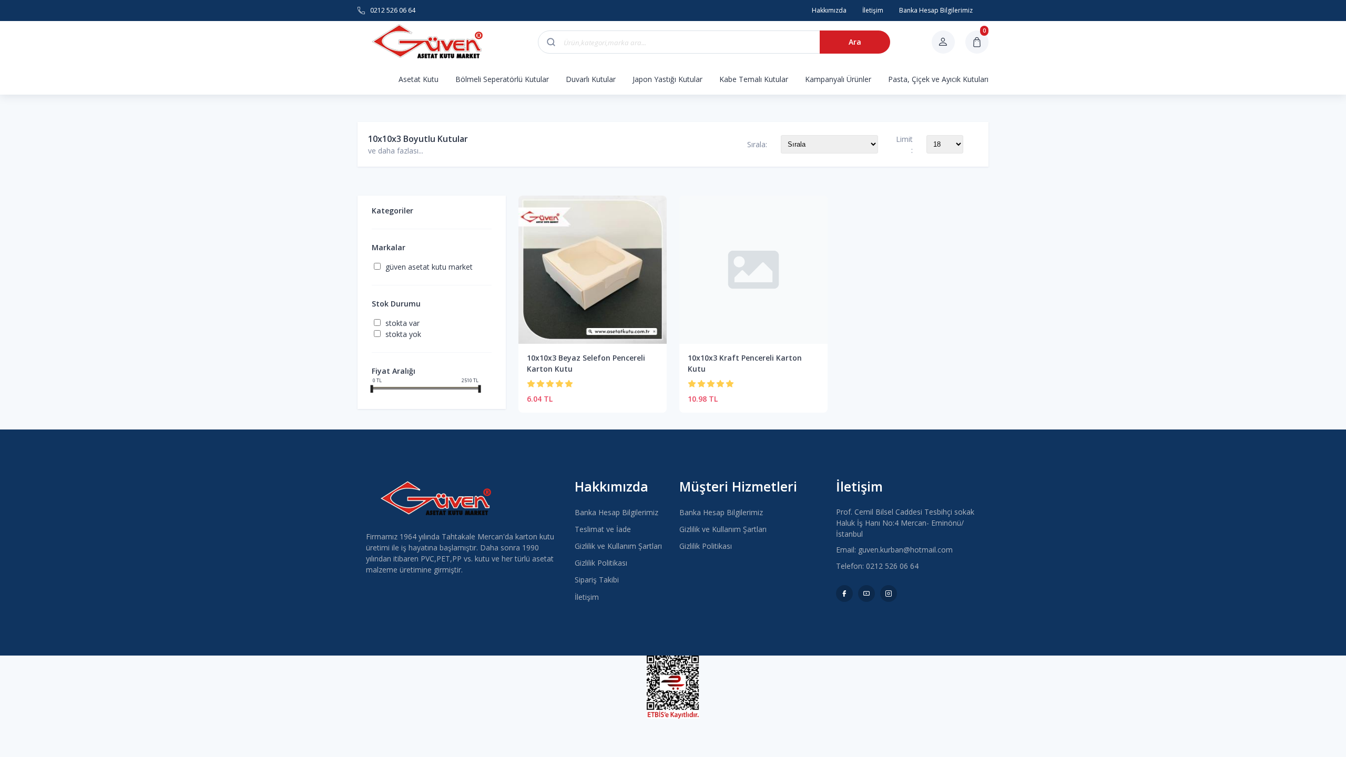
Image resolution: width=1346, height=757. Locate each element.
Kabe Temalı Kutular (753, 79)
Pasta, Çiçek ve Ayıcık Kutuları (938, 79)
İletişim (587, 597)
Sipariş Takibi (597, 580)
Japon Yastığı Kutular (667, 79)
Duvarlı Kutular (591, 79)
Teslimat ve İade (603, 529)
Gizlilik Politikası (601, 563)
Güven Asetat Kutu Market (429, 267)
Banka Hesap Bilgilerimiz (616, 512)
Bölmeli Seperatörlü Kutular (502, 79)
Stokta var (402, 323)
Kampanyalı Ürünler (838, 79)
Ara (855, 42)
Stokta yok (403, 334)
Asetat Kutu (419, 79)
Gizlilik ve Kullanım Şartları (618, 546)
